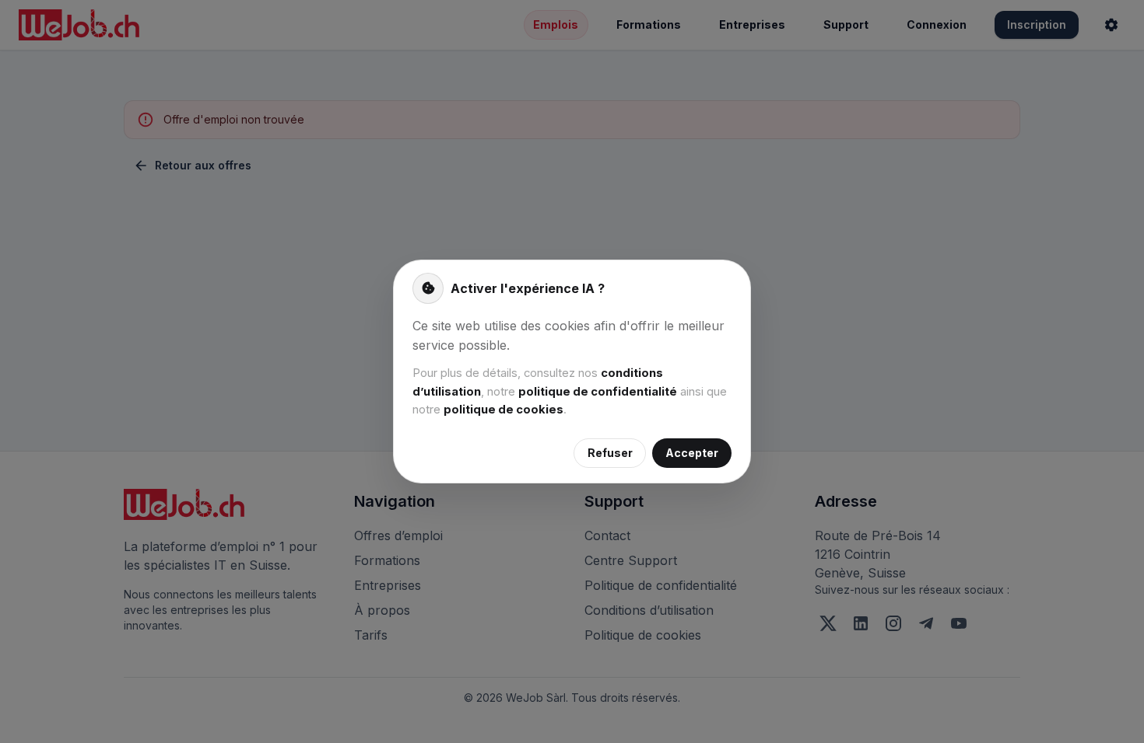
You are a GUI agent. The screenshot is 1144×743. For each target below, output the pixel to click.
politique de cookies (503, 410)
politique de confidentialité (597, 392)
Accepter (691, 452)
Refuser (610, 452)
